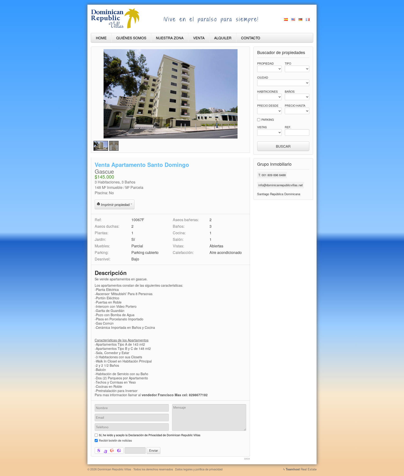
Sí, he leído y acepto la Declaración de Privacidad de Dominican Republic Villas (149, 435)
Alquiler (222, 37)
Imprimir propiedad (115, 204)
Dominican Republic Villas (114, 469)
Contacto (250, 37)
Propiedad (265, 63)
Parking (267, 119)
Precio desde (267, 105)
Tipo (288, 63)
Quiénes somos (131, 37)
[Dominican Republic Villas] (115, 27)
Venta (199, 37)
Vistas (262, 127)
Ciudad (262, 77)
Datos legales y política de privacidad (199, 469)
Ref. (288, 127)
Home (101, 37)
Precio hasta (295, 105)
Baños (290, 91)
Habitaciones (267, 91)
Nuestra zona (170, 37)
